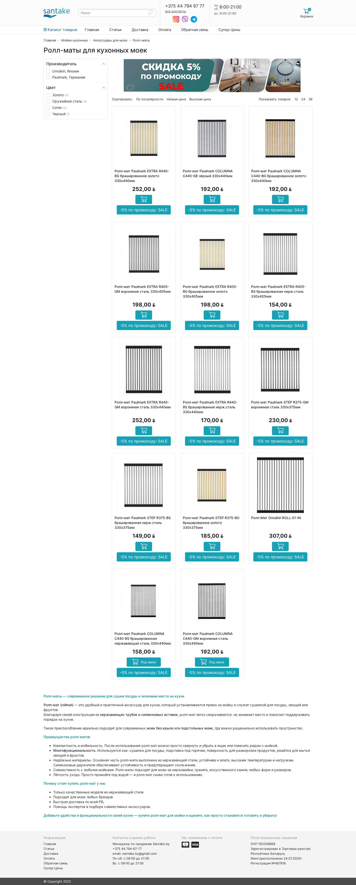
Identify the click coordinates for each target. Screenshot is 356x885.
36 (310, 99)
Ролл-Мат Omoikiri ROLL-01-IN (276, 518)
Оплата (164, 29)
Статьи (115, 29)
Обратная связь (194, 29)
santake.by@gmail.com (139, 853)
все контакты (175, 11)
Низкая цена (176, 99)
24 (303, 99)
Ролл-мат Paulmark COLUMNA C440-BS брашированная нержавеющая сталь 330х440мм (143, 638)
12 (296, 99)
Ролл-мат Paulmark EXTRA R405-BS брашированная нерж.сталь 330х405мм (278, 291)
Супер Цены (229, 29)
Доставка (140, 29)
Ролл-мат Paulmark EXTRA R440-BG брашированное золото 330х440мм (142, 176)
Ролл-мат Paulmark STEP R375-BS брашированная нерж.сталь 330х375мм (143, 522)
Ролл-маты (141, 40)
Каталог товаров (62, 29)
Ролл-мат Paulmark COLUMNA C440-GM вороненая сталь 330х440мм (208, 638)
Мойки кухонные (74, 40)
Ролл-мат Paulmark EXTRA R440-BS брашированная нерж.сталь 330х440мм (210, 407)
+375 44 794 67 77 (184, 6)
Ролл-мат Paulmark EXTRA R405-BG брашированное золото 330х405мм (210, 291)
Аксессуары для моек (110, 40)
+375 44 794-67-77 (127, 849)
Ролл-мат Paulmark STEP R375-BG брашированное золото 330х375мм (211, 522)
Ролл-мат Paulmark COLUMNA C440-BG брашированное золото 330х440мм (278, 176)
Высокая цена (200, 99)
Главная (92, 29)
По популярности (149, 99)
